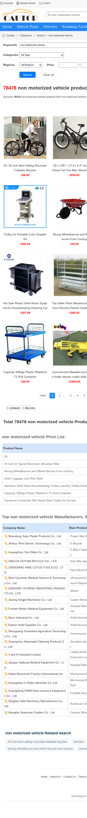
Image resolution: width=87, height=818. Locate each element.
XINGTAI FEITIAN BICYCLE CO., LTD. (32, 561)
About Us (55, 776)
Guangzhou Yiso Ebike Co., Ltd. (28, 552)
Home (44, 776)
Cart (45, 3)
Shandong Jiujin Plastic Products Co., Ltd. (35, 536)
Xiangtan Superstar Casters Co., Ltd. (31, 712)
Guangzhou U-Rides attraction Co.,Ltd (32, 682)
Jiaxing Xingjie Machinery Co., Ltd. (30, 599)
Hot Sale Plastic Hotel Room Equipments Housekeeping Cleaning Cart (25, 308)
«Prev (43, 395)
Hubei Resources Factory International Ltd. (35, 673)
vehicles (78, 741)
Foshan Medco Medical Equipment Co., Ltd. (36, 608)
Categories (26, 35)
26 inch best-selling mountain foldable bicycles (37, 741)
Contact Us (70, 776)
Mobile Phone (28, 3)
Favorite (8, 3)
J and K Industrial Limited (24, 654)
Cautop (10, 35)
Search (41, 35)
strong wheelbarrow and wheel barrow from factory (40, 748)
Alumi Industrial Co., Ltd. (23, 617)
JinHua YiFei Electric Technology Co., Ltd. (35, 543)
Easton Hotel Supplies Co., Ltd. (28, 624)
